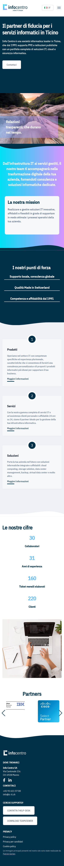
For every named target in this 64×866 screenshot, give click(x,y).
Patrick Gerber (9, 853)
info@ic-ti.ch (9, 794)
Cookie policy (9, 846)
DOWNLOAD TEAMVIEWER (20, 820)
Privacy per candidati (13, 841)
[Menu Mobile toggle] (59, 7)
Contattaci (12, 64)
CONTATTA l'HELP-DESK (18, 810)
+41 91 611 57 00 (12, 790)
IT (49, 7)
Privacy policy (9, 836)
